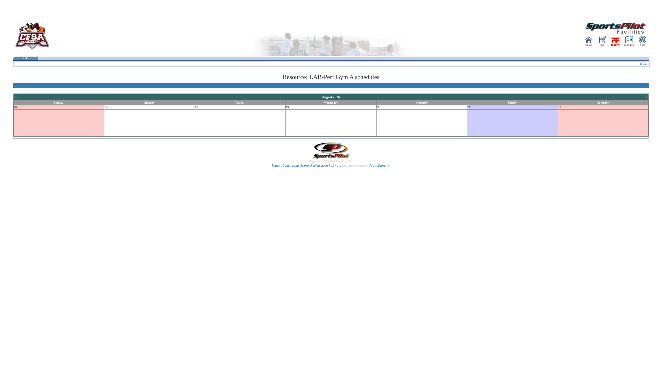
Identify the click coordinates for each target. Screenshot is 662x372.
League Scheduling (285, 165)
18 (196, 107)
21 (468, 107)
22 (559, 107)
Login (643, 64)
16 (15, 107)
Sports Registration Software (320, 165)
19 (287, 107)
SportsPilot (377, 165)
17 (105, 107)
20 (378, 107)
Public (25, 58)
